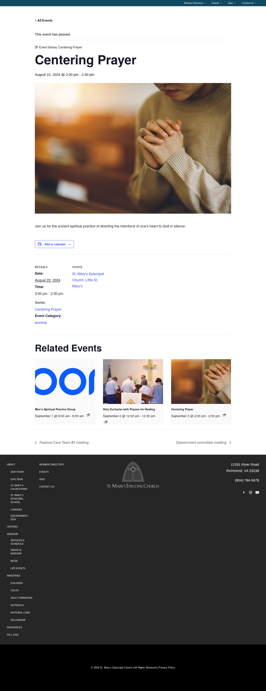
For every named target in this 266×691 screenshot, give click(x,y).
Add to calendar (55, 244)
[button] (244, 493)
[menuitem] (197, 3)
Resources (14, 627)
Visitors (86, 25)
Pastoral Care (20, 612)
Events (215, 3)
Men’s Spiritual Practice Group (55, 409)
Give (230, 3)
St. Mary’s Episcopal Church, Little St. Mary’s (88, 279)
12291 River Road (245, 464)
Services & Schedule (18, 542)
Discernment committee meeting (201, 442)
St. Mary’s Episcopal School (17, 499)
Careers (16, 509)
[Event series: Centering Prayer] (224, 415)
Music (14, 561)
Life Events (18, 568)
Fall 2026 (12, 634)
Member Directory (193, 3)
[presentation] (65, 381)
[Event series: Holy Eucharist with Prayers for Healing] (106, 422)
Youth (15, 590)
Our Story (17, 472)
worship (41, 322)
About (28, 25)
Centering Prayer (48, 309)
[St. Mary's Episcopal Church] (209, 25)
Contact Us (248, 3)
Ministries (13, 575)
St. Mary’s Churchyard (19, 487)
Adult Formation (21, 598)
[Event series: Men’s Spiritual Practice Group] (88, 415)
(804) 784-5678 (247, 480)
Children (17, 583)
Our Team (17, 479)
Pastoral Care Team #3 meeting (64, 442)
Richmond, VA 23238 (242, 471)
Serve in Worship (16, 552)
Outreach (17, 605)
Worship (143, 25)
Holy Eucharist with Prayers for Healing (129, 409)
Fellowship (18, 620)
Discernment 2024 (19, 518)
